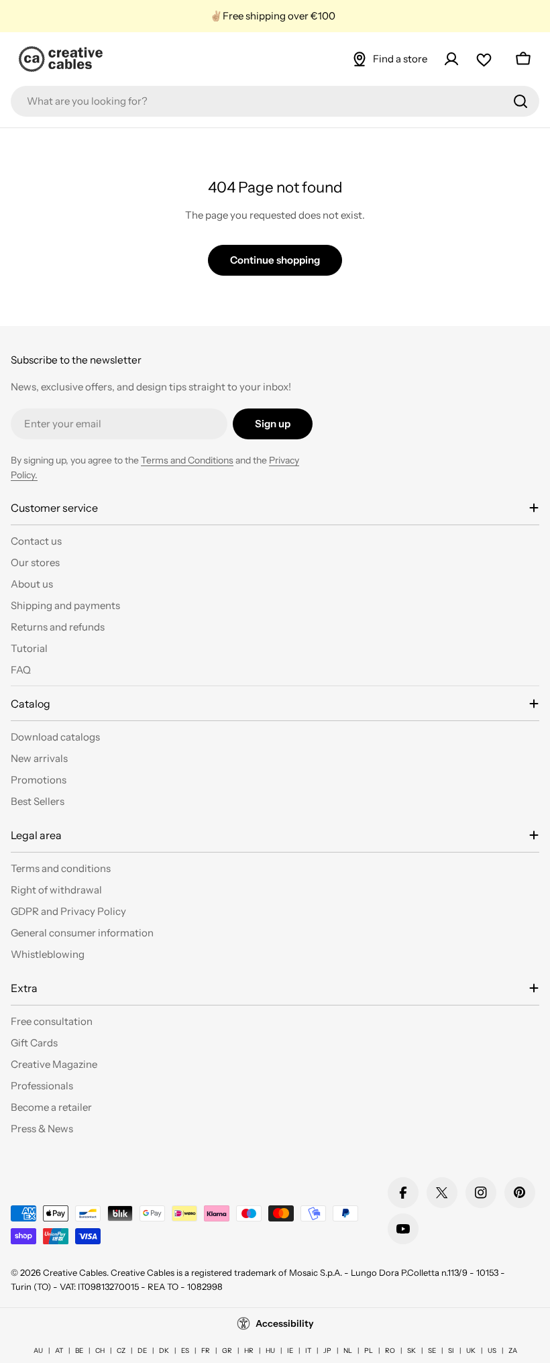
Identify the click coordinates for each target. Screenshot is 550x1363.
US (492, 1350)
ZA (512, 1350)
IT (308, 1350)
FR (205, 1350)
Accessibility (285, 1323)
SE (432, 1350)
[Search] (520, 101)
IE (290, 1350)
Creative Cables (75, 1272)
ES (185, 1350)
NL (347, 1350)
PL (368, 1350)
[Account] (451, 59)
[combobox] (275, 101)
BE (79, 1350)
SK (411, 1350)
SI (451, 1350)
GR (227, 1350)
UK (471, 1350)
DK (164, 1350)
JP (327, 1350)
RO (390, 1350)
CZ (121, 1350)
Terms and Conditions (187, 460)
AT (59, 1350)
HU (270, 1350)
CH (100, 1350)
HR (249, 1350)
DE (142, 1350)
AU (38, 1350)
